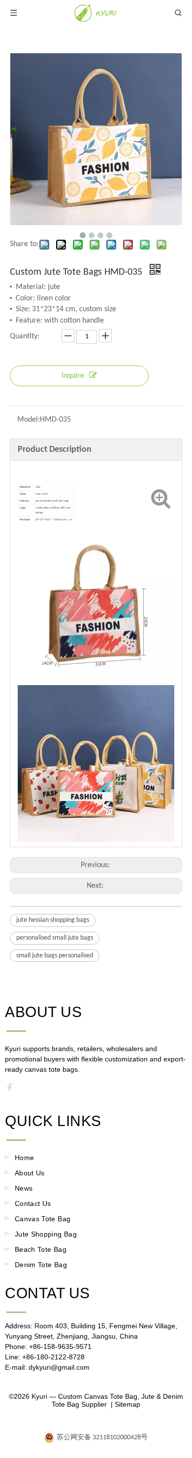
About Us (30, 1173)
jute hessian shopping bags (52, 920)
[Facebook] (13, 1090)
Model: (28, 420)
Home (24, 1158)
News (23, 1188)
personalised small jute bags (54, 938)
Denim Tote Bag (41, 1265)
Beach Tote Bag (40, 1249)
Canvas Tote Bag (42, 1219)
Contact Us (33, 1203)
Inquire (73, 376)
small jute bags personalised (54, 955)
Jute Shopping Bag (46, 1234)
